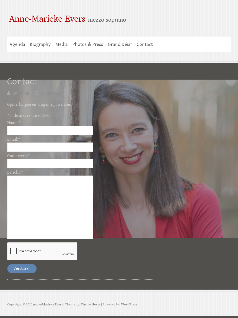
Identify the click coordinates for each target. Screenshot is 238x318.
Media (61, 44)
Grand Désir (120, 44)
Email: (13, 139)
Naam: (14, 122)
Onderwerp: (18, 155)
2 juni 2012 (50, 93)
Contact (145, 44)
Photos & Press (87, 44)
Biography (40, 44)
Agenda (17, 44)
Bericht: (15, 172)
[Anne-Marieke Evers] (119, 16)
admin (23, 93)
